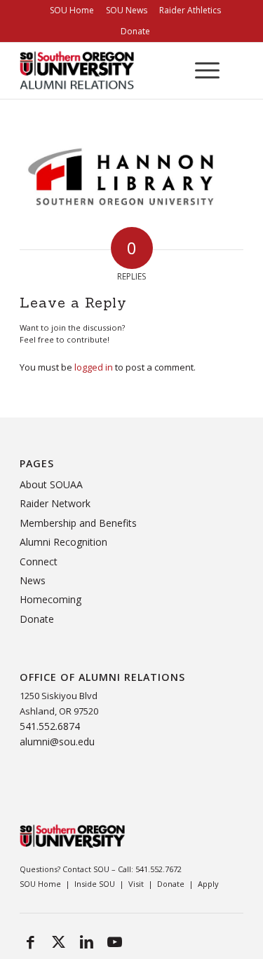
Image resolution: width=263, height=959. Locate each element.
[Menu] (200, 71)
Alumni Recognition (63, 542)
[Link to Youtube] (114, 941)
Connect (39, 561)
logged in (93, 367)
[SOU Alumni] (95, 71)
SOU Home (40, 883)
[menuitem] (72, 10)
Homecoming (50, 599)
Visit (136, 883)
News (33, 580)
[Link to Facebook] (30, 941)
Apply (208, 883)
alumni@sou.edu (57, 741)
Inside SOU (94, 883)
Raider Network (55, 503)
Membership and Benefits (78, 523)
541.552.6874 (50, 726)
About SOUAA (51, 484)
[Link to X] (58, 941)
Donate (135, 31)
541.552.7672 (158, 869)
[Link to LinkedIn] (86, 941)
